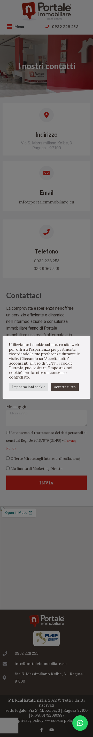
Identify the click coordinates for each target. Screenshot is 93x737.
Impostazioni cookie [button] (28, 387)
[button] (80, 723)
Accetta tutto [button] (65, 387)
